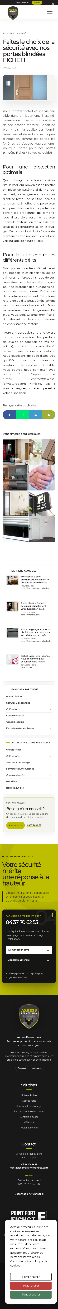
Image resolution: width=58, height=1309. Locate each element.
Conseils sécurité (15, 722)
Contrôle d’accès (15, 715)
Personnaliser (31, 1276)
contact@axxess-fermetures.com (29, 1167)
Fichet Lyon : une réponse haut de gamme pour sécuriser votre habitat (35, 659)
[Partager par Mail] (48, 414)
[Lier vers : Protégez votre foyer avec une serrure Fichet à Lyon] (42, 452)
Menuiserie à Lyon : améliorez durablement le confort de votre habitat (35, 579)
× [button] (53, 4)
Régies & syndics (15, 787)
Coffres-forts (12, 709)
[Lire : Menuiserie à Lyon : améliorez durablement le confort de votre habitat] (12, 580)
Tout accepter (31, 1294)
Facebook (22, 1068)
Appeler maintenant (18, 960)
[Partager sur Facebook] (9, 414)
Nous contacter (16, 825)
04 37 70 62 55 (37, 3)
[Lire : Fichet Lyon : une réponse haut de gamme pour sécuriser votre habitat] (12, 659)
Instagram (36, 1068)
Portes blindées (19, 33)
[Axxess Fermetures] (13, 13)
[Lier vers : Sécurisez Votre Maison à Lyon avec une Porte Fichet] (16, 477)
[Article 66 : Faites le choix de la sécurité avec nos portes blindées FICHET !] (25, 87)
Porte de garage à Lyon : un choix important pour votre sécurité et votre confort (36, 632)
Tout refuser (31, 1285)
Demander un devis (18, 949)
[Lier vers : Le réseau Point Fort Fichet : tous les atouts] (42, 503)
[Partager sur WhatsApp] (22, 414)
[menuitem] (49, 12)
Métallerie (11, 781)
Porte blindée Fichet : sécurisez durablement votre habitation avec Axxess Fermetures (33, 606)
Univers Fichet (13, 749)
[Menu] (49, 12)
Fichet (6, 33)
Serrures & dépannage (18, 702)
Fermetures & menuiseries (37, 588)
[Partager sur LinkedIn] (35, 414)
